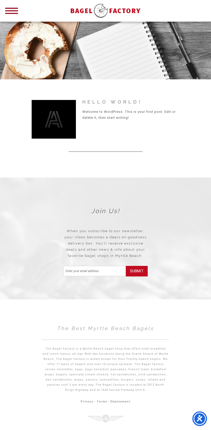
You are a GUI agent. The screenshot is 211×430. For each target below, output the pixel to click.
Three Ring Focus (105, 418)
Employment (120, 401)
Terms (101, 401)
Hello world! (112, 102)
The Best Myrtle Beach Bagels (105, 328)
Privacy (87, 401)
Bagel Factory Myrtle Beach (105, 11)
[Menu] (11, 10)
